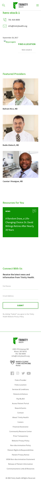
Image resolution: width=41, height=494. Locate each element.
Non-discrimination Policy (20, 445)
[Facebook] (12, 375)
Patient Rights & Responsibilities (20, 450)
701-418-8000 (20, 354)
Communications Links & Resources (20, 468)
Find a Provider (20, 380)
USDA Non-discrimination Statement (20, 459)
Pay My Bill (20, 399)
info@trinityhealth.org (17, 26)
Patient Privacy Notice (20, 455)
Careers (20, 422)
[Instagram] (17, 375)
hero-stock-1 (27, 50)
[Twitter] (23, 375)
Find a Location (27, 44)
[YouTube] (28, 375)
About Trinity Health (20, 417)
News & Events (20, 408)
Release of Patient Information (20, 464)
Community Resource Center (20, 431)
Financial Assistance (20, 427)
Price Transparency (20, 436)
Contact (20, 412)
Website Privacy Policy (20, 440)
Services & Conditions (20, 389)
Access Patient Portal (20, 403)
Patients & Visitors (20, 394)
